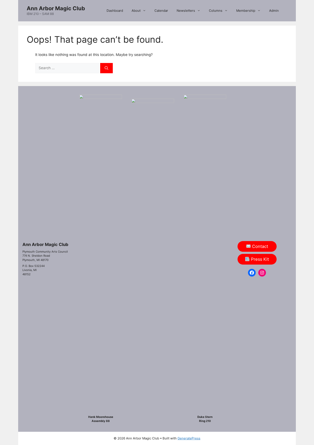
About (136, 11)
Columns (215, 11)
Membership (245, 11)
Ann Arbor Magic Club (56, 8)
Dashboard (115, 11)
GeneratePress (189, 438)
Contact (259, 246)
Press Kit (259, 259)
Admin (274, 11)
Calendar (161, 11)
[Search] (106, 68)
